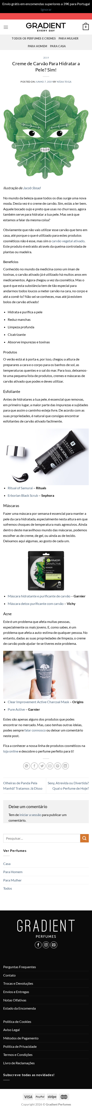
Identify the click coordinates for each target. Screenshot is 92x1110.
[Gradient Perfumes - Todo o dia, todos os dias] (46, 27)
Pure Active (16, 709)
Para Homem (37, 46)
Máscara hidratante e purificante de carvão (39, 596)
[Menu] (5, 27)
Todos (7, 888)
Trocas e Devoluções (18, 983)
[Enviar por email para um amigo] (49, 765)
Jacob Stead (31, 188)
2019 (46, 57)
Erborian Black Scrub (23, 495)
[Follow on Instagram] (46, 944)
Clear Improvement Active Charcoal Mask (38, 702)
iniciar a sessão (30, 815)
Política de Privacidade (20, 1046)
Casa (6, 864)
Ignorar (46, 9)
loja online (10, 751)
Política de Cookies (17, 1021)
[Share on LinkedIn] (65, 765)
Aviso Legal (11, 1030)
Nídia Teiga (64, 81)
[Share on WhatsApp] (26, 765)
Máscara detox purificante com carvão (36, 603)
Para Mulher (69, 38)
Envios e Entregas (16, 992)
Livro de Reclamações (19, 1063)
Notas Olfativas (14, 1000)
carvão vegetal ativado (68, 241)
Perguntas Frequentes (19, 967)
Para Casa (58, 46)
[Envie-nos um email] (53, 944)
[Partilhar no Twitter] (42, 765)
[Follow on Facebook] (38, 944)
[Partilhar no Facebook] (34, 765)
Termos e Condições (18, 1054)
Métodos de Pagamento (21, 1038)
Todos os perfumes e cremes (34, 38)
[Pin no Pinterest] (57, 765)
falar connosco (35, 730)
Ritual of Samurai (20, 488)
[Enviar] (84, 838)
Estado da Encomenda (19, 1008)
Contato (9, 975)
